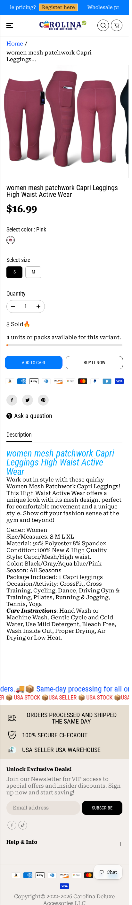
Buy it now (94, 362)
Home (14, 43)
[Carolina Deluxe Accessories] (63, 25)
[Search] (103, 25)
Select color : (26, 229)
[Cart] (116, 25)
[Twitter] (27, 400)
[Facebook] (11, 400)
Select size (18, 260)
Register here (57, 7)
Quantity (16, 293)
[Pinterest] (43, 400)
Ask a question (33, 416)
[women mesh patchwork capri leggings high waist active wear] (59, 121)
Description (19, 435)
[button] (10, 25)
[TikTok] (22, 825)
